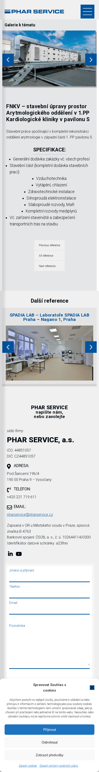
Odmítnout (50, 742)
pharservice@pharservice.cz (30, 514)
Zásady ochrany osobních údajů (58, 765)
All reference (46, 255)
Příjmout (49, 730)
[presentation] (8, 59)
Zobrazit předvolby (50, 755)
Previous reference (49, 245)
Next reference (47, 266)
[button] (92, 687)
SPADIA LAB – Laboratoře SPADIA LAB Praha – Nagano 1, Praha (49, 317)
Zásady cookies (28, 765)
